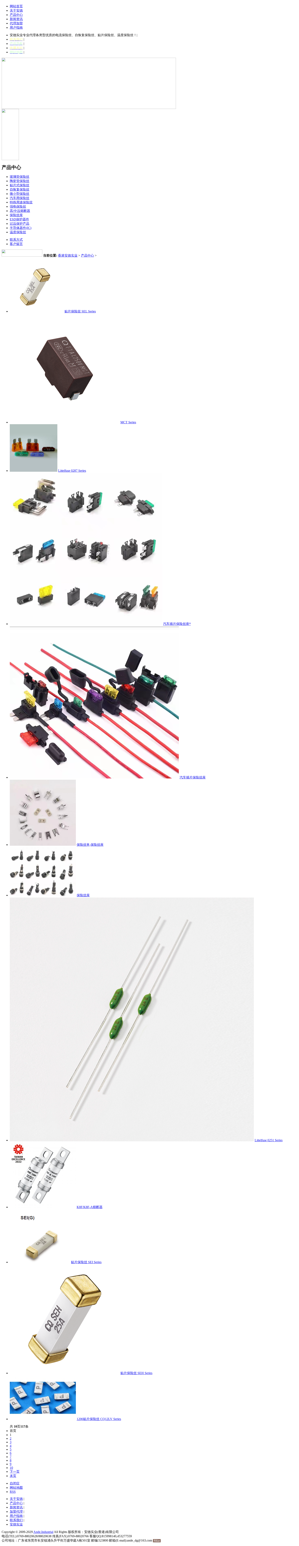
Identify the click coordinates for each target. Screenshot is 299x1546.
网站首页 (16, 6)
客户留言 (16, 244)
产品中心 (16, 14)
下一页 (15, 1471)
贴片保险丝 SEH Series (136, 1373)
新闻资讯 (16, 19)
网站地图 (16, 1487)
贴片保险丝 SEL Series (80, 311)
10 (11, 1467)
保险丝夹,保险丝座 (90, 844)
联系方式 (16, 239)
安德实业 (16, 1524)
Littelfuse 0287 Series (72, 470)
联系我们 (16, 1520)
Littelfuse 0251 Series (269, 1140)
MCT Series (128, 422)
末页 (13, 1476)
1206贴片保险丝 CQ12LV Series (99, 1419)
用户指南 (16, 27)
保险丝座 (83, 895)
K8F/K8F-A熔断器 (90, 1207)
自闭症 (15, 1483)
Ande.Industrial (43, 1532)
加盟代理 (16, 1511)
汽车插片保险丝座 (193, 777)
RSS (13, 1491)
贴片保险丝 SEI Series (86, 1262)
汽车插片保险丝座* (177, 624)
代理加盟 (16, 23)
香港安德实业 (67, 255)
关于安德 (16, 10)
